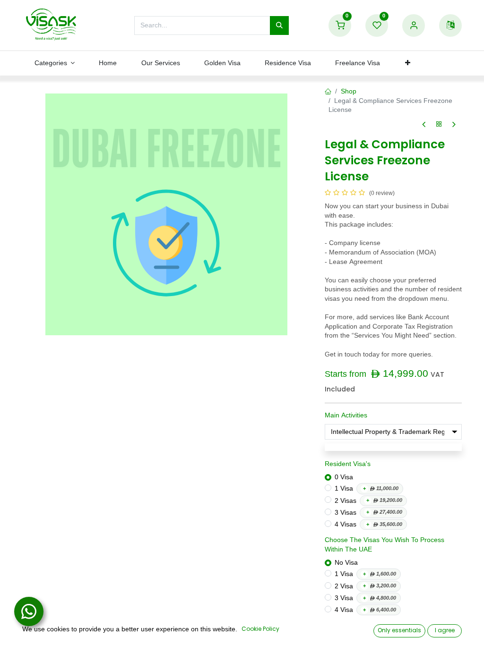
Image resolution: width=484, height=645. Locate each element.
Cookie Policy (260, 629)
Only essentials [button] (399, 630)
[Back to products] (439, 124)
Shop (348, 91)
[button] (407, 63)
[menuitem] (108, 63)
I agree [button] (445, 630)
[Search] (279, 25)
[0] (339, 25)
